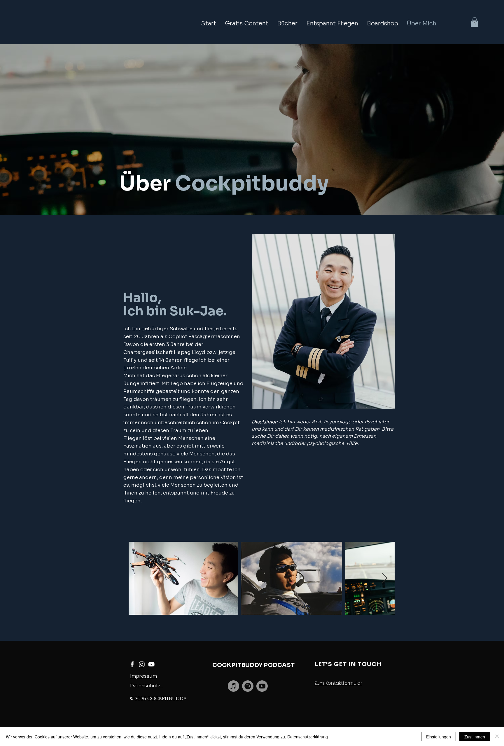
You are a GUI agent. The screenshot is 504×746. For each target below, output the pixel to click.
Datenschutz (146, 686)
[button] (246, 23)
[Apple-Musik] (233, 686)
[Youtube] (262, 686)
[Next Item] (384, 578)
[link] (474, 22)
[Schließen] (497, 736)
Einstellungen (438, 737)
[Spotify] (247, 686)
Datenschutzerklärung (307, 737)
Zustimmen (474, 737)
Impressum (143, 676)
